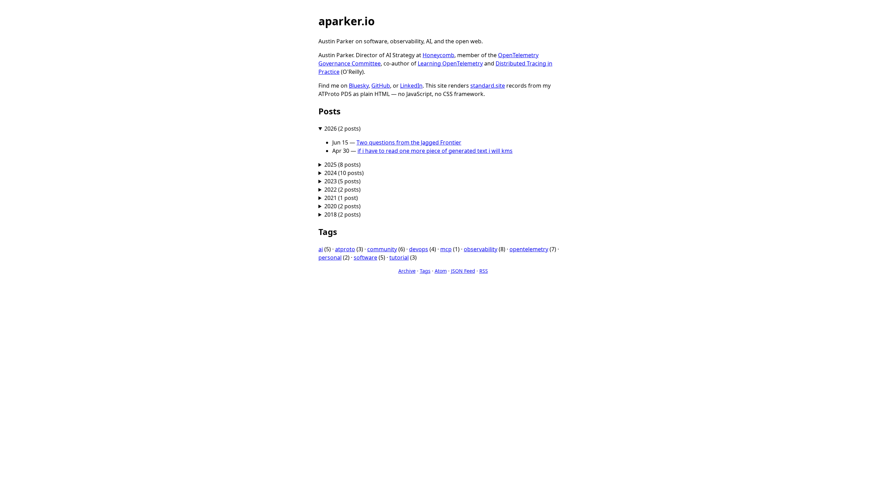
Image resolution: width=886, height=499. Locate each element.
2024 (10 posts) (344, 173)
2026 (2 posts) (342, 128)
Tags (425, 271)
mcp (446, 249)
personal (330, 257)
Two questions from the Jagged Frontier (408, 142)
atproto (345, 249)
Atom (441, 271)
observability (480, 249)
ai (320, 249)
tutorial (399, 257)
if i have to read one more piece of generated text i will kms (435, 151)
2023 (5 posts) (342, 181)
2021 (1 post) (341, 198)
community (382, 249)
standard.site (487, 85)
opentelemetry (528, 249)
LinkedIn (411, 85)
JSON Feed (463, 271)
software (365, 257)
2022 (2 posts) (342, 189)
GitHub (380, 85)
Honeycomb (438, 55)
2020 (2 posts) (342, 206)
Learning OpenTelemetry (450, 63)
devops (418, 249)
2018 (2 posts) (342, 214)
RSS (483, 271)
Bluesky (359, 85)
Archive (407, 271)
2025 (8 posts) (342, 164)
